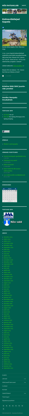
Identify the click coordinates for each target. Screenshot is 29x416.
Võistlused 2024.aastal (10, 160)
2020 (15, 201)
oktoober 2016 (8, 303)
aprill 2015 (7, 339)
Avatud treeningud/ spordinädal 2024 (15, 156)
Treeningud (5, 397)
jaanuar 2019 (7, 258)
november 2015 (8, 326)
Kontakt (4, 389)
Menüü (24, 5)
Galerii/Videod (6, 393)
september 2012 (8, 368)
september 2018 (8, 264)
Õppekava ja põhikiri (8, 400)
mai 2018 (6, 268)
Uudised (4, 386)
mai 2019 (6, 253)
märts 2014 (7, 362)
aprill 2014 (7, 359)
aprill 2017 (7, 291)
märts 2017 (7, 293)
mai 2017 (6, 289)
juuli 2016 (6, 310)
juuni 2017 (7, 287)
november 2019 (8, 243)
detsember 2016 (8, 299)
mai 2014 (6, 357)
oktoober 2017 (8, 278)
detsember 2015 (8, 324)
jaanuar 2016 (7, 322)
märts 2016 (7, 318)
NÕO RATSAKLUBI (10, 5)
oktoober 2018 (8, 262)
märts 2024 (7, 239)
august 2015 (7, 330)
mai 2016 (6, 314)
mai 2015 (6, 337)
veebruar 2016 (8, 320)
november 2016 (8, 301)
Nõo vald (6, 116)
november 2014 (8, 347)
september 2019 (8, 247)
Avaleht (4, 375)
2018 (4, 201)
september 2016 (8, 305)
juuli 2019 (6, 249)
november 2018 (8, 260)
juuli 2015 (6, 332)
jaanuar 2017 (7, 297)
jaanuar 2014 (7, 366)
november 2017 (8, 276)
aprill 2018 (7, 270)
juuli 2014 (6, 353)
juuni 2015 (7, 335)
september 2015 (8, 328)
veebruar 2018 (8, 274)
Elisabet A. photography (11, 144)
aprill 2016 (7, 316)
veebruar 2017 (8, 295)
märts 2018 (7, 272)
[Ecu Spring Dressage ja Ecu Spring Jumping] (15, 222)
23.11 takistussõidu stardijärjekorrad (14, 175)
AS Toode (6, 114)
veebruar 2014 (8, 364)
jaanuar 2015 (7, 345)
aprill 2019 (7, 255)
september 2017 (8, 280)
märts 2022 (7, 241)
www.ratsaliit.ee (18, 65)
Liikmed (4, 378)
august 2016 (7, 307)
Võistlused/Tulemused (9, 382)
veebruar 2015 (8, 343)
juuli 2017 (6, 285)
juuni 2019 (7, 251)
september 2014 (8, 349)
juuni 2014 (7, 355)
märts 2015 (7, 341)
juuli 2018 (6, 266)
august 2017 (7, 283)
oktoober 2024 (8, 237)
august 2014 (7, 351)
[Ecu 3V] (8, 215)
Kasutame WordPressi (17, 413)
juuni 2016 (7, 312)
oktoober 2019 (8, 245)
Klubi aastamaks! (9, 164)
